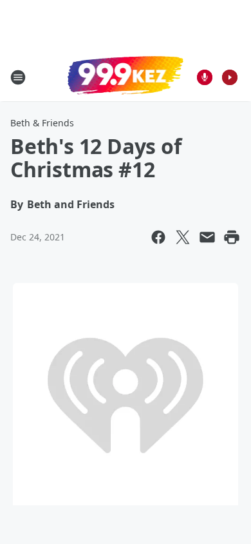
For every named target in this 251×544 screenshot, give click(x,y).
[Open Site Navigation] (18, 77)
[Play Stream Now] (229, 77)
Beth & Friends (42, 123)
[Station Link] (125, 76)
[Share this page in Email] (207, 237)
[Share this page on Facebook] (158, 237)
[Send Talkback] (204, 77)
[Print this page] (232, 237)
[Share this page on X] (183, 237)
